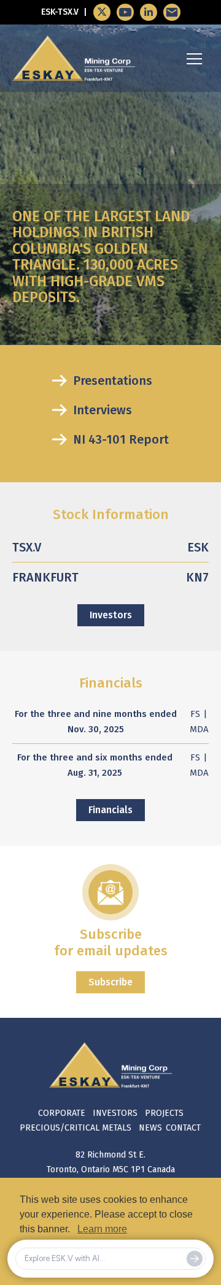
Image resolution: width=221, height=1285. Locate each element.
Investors (111, 615)
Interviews (102, 410)
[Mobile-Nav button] (194, 59)
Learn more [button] (102, 1229)
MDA (199, 729)
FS (195, 713)
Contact (183, 1128)
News (150, 1128)
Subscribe (110, 982)
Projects (164, 1113)
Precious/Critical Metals (75, 1128)
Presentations (112, 380)
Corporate (61, 1113)
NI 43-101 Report (121, 439)
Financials (110, 810)
